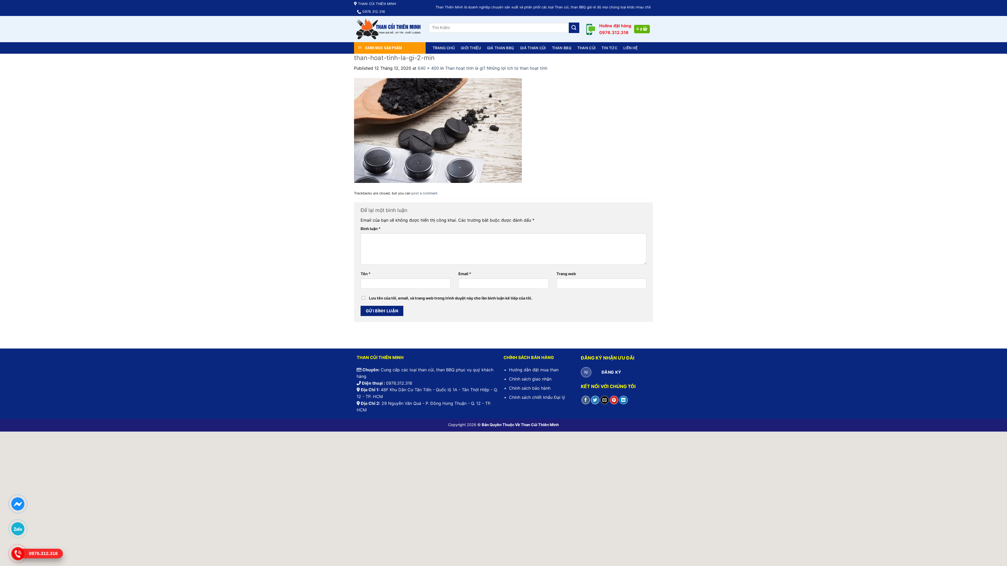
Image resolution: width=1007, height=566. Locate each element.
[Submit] (574, 28)
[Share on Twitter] (595, 400)
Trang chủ (444, 48)
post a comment (424, 193)
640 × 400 (428, 68)
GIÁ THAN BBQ (500, 48)
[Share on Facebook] (585, 400)
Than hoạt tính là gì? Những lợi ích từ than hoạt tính (496, 68)
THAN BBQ (561, 48)
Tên (366, 273)
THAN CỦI (586, 48)
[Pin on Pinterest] (614, 400)
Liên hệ (630, 48)
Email (464, 273)
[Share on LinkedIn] (623, 400)
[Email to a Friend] (604, 400)
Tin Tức (609, 48)
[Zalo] (17, 528)
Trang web (566, 273)
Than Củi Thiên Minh (540, 424)
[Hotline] (17, 553)
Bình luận (371, 228)
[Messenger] (17, 503)
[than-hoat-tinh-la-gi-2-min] (438, 130)
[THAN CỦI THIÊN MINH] (387, 29)
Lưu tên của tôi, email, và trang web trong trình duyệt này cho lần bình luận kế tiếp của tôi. (450, 298)
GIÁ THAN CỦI (533, 48)
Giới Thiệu (471, 48)
